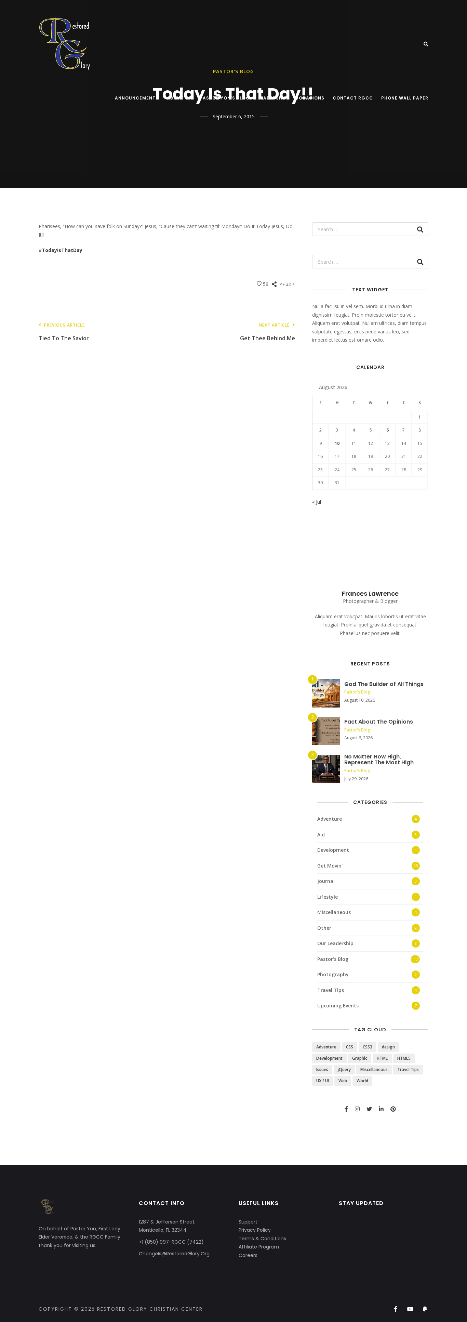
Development (333, 850)
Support (248, 1221)
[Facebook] (395, 1309)
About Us (179, 98)
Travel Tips (330, 990)
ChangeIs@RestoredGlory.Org (174, 1253)
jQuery (344, 1069)
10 (337, 443)
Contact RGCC (353, 98)
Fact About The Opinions (378, 722)
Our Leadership (335, 943)
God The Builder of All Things (384, 684)
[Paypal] (425, 1309)
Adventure (329, 819)
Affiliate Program (259, 1246)
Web (342, 1081)
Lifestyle (327, 897)
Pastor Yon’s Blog (225, 98)
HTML (382, 1058)
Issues (322, 1069)
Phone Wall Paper (404, 98)
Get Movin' (330, 865)
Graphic (359, 1058)
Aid (321, 834)
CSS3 (367, 1047)
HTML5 (404, 1058)
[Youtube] (410, 1309)
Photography (333, 974)
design (388, 1047)
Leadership (272, 98)
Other (324, 928)
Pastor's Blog (357, 692)
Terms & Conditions (262, 1238)
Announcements (137, 98)
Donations (309, 98)
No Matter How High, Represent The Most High (379, 760)
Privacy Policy (255, 1230)
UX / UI (322, 1081)
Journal (326, 881)
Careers (248, 1255)
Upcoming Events (338, 1005)
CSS (349, 1047)
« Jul (316, 502)
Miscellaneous (334, 912)
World (362, 1081)
